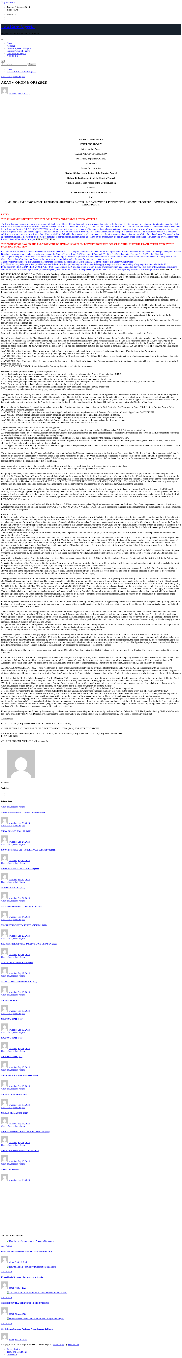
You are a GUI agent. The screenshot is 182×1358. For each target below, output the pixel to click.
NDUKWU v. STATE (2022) (12, 1019)
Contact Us (12, 1354)
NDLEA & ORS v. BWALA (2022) (14, 1094)
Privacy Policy (13, 1349)
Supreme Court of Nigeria (18, 51)
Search (32, 64)
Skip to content (8, 2)
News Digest (58, 1344)
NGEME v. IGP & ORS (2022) (13, 887)
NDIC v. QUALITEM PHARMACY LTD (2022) (20, 1151)
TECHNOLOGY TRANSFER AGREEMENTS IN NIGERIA (25, 1303)
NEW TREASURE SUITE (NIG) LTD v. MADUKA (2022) (24, 925)
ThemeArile (73, 1344)
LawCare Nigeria (18, 26)
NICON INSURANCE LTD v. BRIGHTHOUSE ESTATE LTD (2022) (28, 850)
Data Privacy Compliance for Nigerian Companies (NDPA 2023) (26, 1251)
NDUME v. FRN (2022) (10, 1000)
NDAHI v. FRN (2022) (9, 1169)
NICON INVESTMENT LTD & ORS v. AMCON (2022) (23, 812)
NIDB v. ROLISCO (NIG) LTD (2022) (16, 831)
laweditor (13, 93)
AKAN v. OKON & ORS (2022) (22, 71)
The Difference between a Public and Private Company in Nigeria (27, 1329)
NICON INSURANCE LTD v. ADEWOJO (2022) (20, 869)
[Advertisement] (91, 116)
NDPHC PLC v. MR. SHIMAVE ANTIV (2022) (19, 1075)
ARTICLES (12, 56)
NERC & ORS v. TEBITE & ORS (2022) (17, 963)
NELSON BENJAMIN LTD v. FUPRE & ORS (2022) (22, 906)
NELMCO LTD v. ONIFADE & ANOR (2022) (19, 981)
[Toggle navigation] (2, 39)
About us (11, 46)
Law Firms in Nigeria (16, 53)
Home (9, 43)
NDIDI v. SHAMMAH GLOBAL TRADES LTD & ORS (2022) (25, 1132)
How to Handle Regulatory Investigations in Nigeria (22, 1277)
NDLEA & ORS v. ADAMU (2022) (14, 1113)
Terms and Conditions (17, 1352)
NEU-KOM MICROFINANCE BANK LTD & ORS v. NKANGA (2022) (29, 944)
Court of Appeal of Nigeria (19, 48)
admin (11, 1262)
